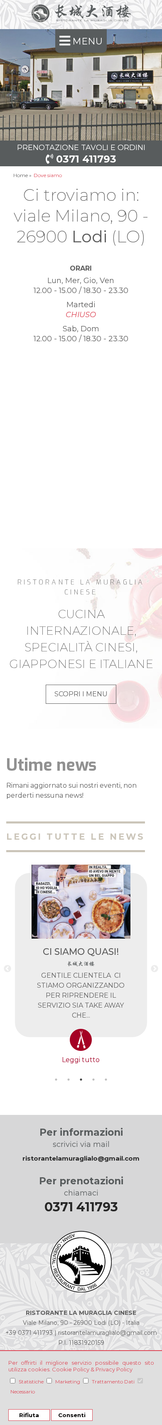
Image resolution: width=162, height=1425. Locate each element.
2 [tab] (68, 1079)
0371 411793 (84, 159)
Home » (22, 175)
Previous (7, 969)
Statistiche (31, 1381)
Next (154, 969)
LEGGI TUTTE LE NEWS (75, 836)
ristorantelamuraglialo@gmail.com (81, 1158)
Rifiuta (29, 1415)
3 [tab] (81, 1079)
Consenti (72, 1415)
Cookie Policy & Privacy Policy (92, 1369)
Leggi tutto (81, 1060)
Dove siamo (48, 175)
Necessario (22, 1391)
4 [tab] (93, 1079)
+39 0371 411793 (29, 1332)
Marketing (67, 1381)
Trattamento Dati (113, 1381)
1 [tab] (56, 1079)
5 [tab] (106, 1079)
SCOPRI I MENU (81, 694)
